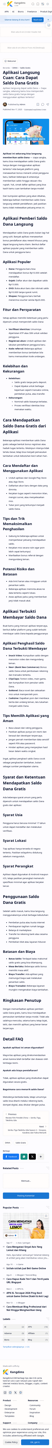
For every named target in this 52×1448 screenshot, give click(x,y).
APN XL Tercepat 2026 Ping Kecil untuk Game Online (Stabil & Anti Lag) (27, 1294)
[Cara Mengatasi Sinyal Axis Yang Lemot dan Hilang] (26, 1226)
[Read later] (38, 104)
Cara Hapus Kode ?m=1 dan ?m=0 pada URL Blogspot (27, 1281)
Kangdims (19, 2)
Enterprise (9, 1412)
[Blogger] (21, 1275)
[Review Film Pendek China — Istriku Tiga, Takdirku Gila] (26, 1117)
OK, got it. (35, 1442)
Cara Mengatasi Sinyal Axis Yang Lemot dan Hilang (24, 1248)
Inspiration (35, 1412)
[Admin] (16, 104)
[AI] (13, 11)
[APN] (7, 11)
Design (8, 1405)
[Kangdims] (10, 4)
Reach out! (38, 20)
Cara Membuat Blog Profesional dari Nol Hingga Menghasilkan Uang (26, 1308)
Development (11, 1409)
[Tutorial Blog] (31, 1275)
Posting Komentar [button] (26, 1195)
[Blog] (38, 1339)
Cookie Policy (11, 1442)
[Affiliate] (38, 1333)
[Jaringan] (26, 1242)
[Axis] (20, 1242)
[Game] (20, 1264)
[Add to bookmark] (46, 1216)
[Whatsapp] (20, 1392)
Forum (33, 1409)
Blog (32, 1416)
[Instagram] (10, 1392)
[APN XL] (20, 1289)
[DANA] (7, 1142)
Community (35, 1405)
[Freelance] (32, 11)
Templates (9, 1416)
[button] (4, 4)
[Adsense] (14, 1333)
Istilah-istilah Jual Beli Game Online (26, 1268)
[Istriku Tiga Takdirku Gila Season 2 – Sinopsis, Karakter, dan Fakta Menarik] (26, 1129)
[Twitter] (15, 1392)
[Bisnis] (21, 11)
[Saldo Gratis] (20, 1142)
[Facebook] (5, 1392)
